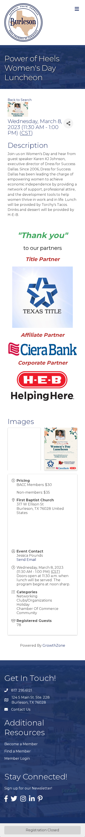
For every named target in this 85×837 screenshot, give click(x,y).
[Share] (68, 123)
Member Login (17, 758)
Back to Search (20, 100)
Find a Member (17, 751)
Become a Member (21, 744)
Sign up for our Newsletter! (28, 788)
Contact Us (20, 709)
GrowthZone (53, 645)
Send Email (26, 560)
